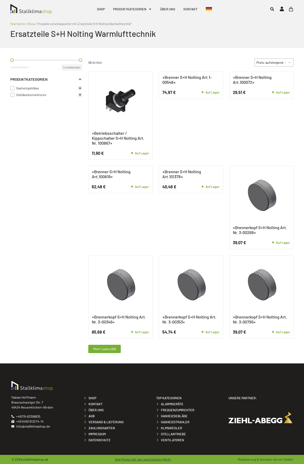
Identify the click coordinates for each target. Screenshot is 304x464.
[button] (272, 9)
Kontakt (190, 9)
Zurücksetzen (71, 67)
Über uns (167, 9)
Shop (101, 9)
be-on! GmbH (283, 459)
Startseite (17, 24)
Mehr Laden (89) (104, 349)
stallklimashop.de (35, 459)
